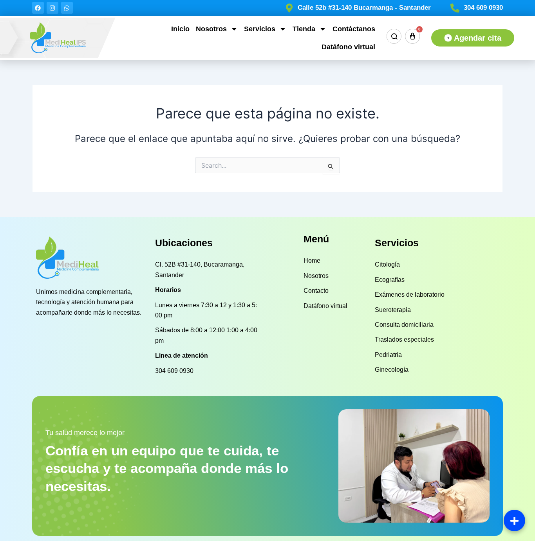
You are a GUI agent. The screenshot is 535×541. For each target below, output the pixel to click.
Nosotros (211, 29)
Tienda (304, 29)
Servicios (259, 29)
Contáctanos (354, 29)
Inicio (180, 29)
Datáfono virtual (348, 47)
